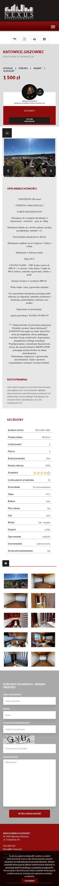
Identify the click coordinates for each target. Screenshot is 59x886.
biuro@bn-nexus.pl (12, 849)
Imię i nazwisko (12, 694)
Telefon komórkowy (16, 722)
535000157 (30, 111)
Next (51, 171)
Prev (8, 171)
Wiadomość (10, 757)
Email (6, 708)
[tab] (7, 133)
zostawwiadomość (29, 120)
